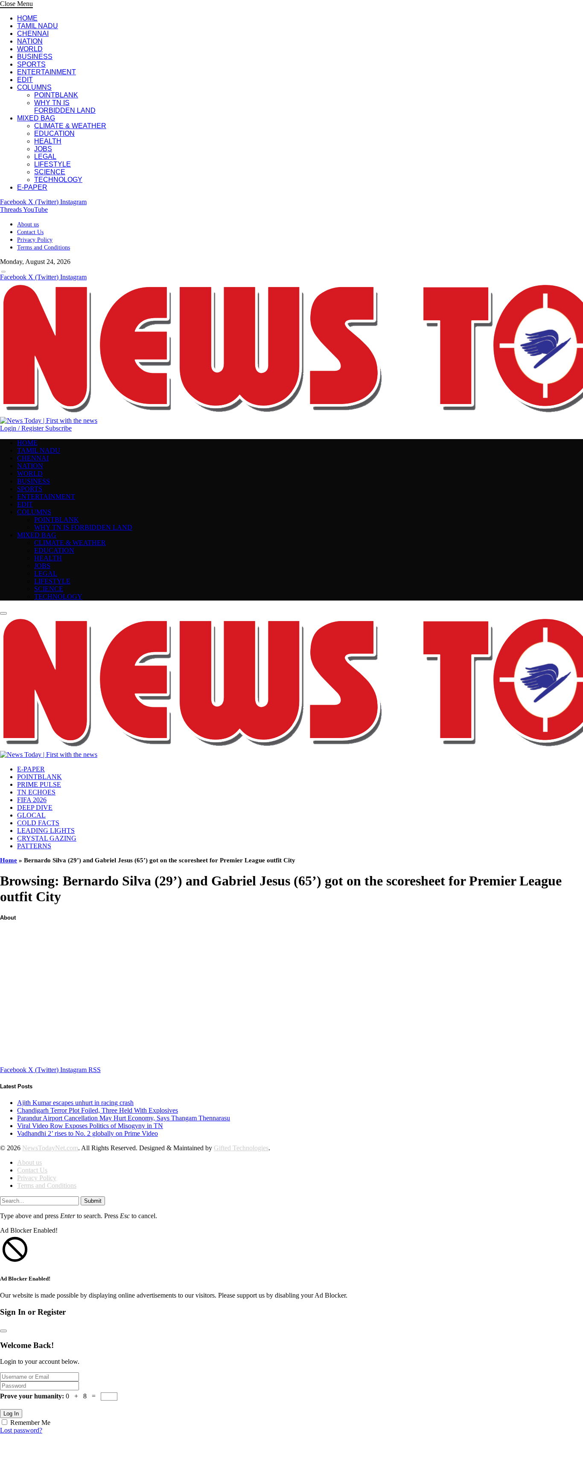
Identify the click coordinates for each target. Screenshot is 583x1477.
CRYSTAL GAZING (46, 838)
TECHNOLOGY (58, 179)
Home (8, 860)
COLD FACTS (38, 822)
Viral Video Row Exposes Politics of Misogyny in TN (90, 1125)
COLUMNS (34, 87)
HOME (27, 18)
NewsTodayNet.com (50, 1148)
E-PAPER (32, 187)
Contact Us (30, 232)
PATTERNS (34, 846)
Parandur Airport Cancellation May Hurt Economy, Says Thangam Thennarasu (123, 1118)
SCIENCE (49, 172)
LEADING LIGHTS (46, 830)
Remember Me (30, 1422)
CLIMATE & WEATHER (70, 125)
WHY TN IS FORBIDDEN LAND (65, 106)
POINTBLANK (56, 95)
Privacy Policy (34, 240)
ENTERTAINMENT (46, 72)
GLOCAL (31, 815)
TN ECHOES (36, 792)
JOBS (43, 148)
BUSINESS (34, 56)
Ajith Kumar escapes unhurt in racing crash (75, 1102)
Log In (11, 1413)
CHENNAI (33, 33)
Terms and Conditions (43, 247)
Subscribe (58, 428)
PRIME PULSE (39, 784)
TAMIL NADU (37, 25)
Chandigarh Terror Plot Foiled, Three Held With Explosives (97, 1110)
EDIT (25, 79)
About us (28, 224)
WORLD (30, 49)
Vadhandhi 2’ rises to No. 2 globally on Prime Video (87, 1133)
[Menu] (3, 272)
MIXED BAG (36, 118)
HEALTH (47, 141)
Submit (93, 1201)
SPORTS (31, 64)
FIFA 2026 (32, 799)
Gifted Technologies (241, 1148)
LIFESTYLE (52, 164)
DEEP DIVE (34, 807)
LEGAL (45, 156)
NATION (30, 41)
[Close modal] (3, 1331)
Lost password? (21, 1430)
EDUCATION (54, 133)
